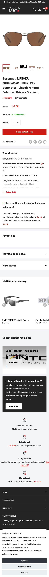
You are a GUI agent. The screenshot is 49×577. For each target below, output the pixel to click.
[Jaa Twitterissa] (40, 142)
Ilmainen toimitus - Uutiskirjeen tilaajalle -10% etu (24, 2)
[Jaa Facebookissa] (30, 142)
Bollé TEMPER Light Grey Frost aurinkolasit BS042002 (15, 320)
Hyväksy (24, 560)
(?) (42, 163)
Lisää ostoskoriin (24, 131)
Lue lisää (12, 445)
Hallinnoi (24, 572)
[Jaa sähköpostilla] (44, 142)
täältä (39, 217)
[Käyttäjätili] (39, 9)
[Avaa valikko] (4, 9)
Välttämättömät (24, 566)
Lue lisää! (37, 481)
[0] (44, 9)
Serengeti (7, 98)
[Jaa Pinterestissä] (35, 142)
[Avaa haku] (34, 9)
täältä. (5, 224)
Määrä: (6, 122)
